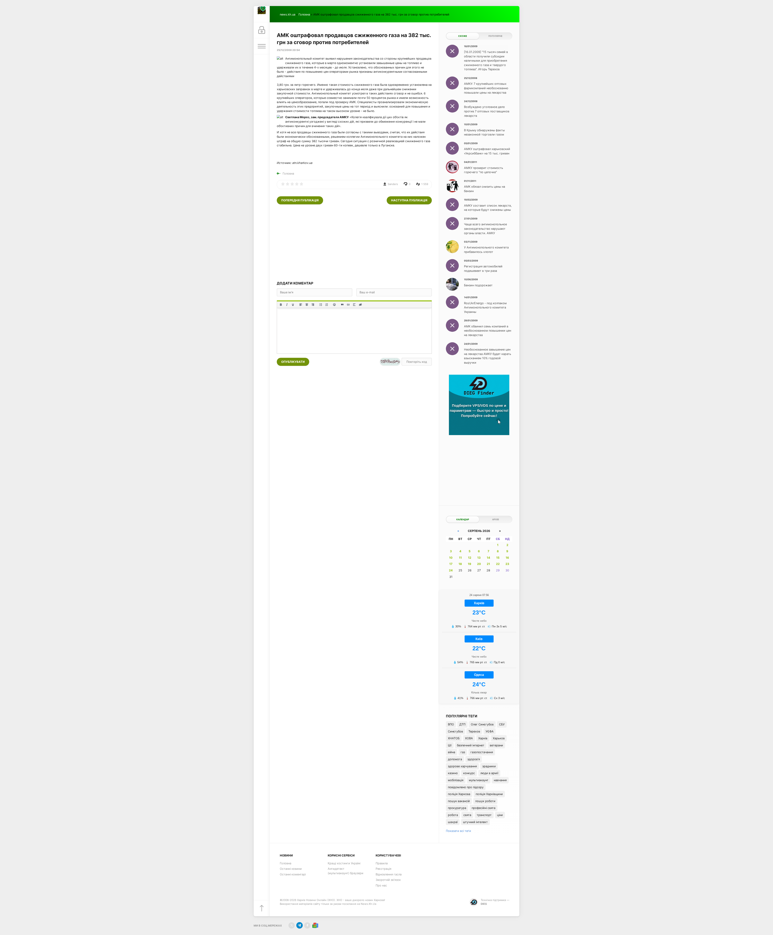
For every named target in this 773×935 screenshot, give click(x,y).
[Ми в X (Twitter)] (291, 925)
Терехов (474, 731)
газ (463, 752)
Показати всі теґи (458, 831)
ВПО (451, 724)
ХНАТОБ (454, 738)
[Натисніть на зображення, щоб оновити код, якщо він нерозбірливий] (390, 362)
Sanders (393, 184)
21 (488, 564)
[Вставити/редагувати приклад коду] (348, 304)
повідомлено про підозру (466, 787)
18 (460, 564)
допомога (455, 759)
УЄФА (490, 731)
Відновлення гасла (389, 874)
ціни (500, 815)
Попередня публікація (300, 200)
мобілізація (455, 780)
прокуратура (457, 808)
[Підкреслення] (293, 304)
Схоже (462, 36)
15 (497, 557)
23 (507, 564)
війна (451, 752)
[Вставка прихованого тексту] (360, 304)
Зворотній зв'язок (388, 879)
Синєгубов (455, 731)
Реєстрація (383, 868)
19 (469, 564)
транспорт (484, 815)
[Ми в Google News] (315, 925)
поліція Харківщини (489, 794)
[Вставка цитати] (342, 304)
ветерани (496, 745)
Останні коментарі (293, 874)
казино (453, 773)
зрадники (489, 766)
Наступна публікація (409, 200)
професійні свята (483, 808)
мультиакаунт (478, 780)
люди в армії (489, 773)
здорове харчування (462, 766)
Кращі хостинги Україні (344, 863)
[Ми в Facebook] (307, 925)
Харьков (499, 738)
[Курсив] (287, 304)
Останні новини (291, 868)
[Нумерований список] (327, 304)
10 (451, 557)
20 (479, 564)
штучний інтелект (475, 822)
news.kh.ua (287, 14)
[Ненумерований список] (321, 304)
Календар (462, 519)
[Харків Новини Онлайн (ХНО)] (262, 14)
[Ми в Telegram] (299, 925)
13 (479, 557)
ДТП (462, 724)
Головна (304, 14)
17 (451, 564)
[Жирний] (281, 304)
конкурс (469, 773)
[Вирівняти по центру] (307, 304)
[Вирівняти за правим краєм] (313, 304)
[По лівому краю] (301, 304)
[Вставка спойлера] (354, 304)
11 (460, 557)
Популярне (495, 36)
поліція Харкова (459, 794)
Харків (482, 738)
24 (451, 570)
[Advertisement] (354, 242)
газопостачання (481, 752)
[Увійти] (262, 30)
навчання (500, 780)
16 (507, 557)
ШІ (450, 745)
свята (467, 815)
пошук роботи (485, 801)
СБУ (502, 724)
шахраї (453, 822)
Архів (495, 519)
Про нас (381, 885)
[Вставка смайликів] (335, 304)
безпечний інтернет (470, 745)
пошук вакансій (459, 801)
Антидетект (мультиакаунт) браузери (345, 871)
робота (453, 815)
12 (469, 557)
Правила (382, 863)
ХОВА (469, 738)
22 (498, 564)
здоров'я (473, 759)
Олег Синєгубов (482, 724)
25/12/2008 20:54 (288, 50)
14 (488, 557)
